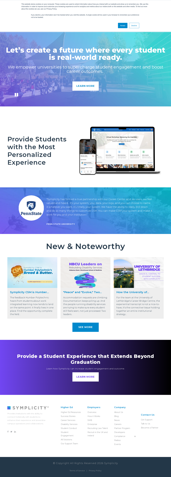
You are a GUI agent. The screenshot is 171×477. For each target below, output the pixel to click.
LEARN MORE (85, 86)
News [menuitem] (117, 420)
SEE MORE (85, 327)
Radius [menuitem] (117, 440)
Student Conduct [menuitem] (69, 428)
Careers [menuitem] (117, 424)
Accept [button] (122, 25)
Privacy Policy (95, 470)
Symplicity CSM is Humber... (29, 292)
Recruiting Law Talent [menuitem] (98, 428)
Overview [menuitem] (92, 412)
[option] (85, 210)
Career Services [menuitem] (68, 420)
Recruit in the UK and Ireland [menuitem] (98, 434)
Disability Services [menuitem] (69, 424)
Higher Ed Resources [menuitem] (71, 412)
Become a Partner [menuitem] (149, 428)
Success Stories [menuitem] (68, 416)
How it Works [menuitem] (94, 416)
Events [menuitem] (117, 444)
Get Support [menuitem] (146, 420)
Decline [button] (134, 25)
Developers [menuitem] (119, 432)
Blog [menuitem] (116, 416)
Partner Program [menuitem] (122, 428)
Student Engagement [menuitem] (67, 434)
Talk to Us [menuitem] (145, 424)
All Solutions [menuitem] (66, 439)
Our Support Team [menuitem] (69, 443)
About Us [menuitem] (118, 412)
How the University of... (132, 292)
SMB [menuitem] (90, 420)
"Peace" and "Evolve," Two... (82, 292)
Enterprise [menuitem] (92, 424)
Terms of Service (77, 470)
